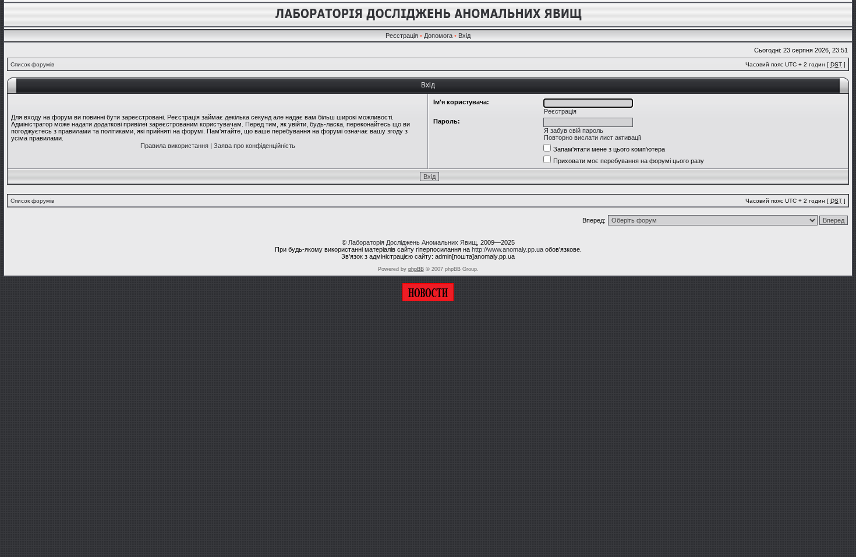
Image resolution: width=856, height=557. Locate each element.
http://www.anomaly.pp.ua (507, 249)
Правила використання (174, 145)
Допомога (438, 35)
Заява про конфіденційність (254, 145)
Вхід (464, 35)
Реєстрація (401, 35)
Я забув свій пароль (573, 130)
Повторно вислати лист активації (592, 137)
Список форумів (32, 64)
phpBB (416, 269)
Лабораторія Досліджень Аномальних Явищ (412, 242)
